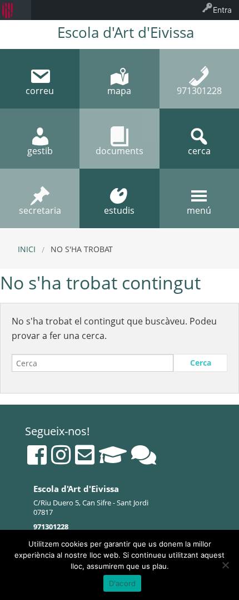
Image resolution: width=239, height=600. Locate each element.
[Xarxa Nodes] (143, 455)
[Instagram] (61, 455)
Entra (222, 9)
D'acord (122, 583)
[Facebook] (37, 455)
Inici (27, 249)
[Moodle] (113, 455)
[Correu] (84, 455)
